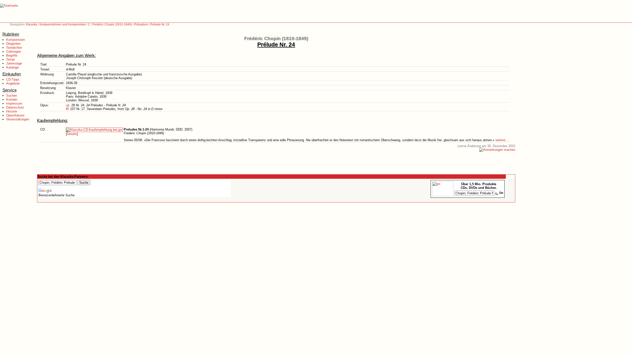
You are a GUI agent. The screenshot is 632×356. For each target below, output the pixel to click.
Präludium (141, 24)
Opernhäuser (15, 115)
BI (67, 109)
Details (72, 134)
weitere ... (502, 140)
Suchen (11, 95)
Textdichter (14, 47)
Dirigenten (13, 43)
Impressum (14, 103)
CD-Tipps (13, 79)
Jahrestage (14, 63)
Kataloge (12, 67)
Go (501, 193)
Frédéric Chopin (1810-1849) (112, 24)
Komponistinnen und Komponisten (63, 24)
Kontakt (11, 99)
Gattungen (13, 51)
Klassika (31, 24)
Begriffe (11, 55)
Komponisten (15, 40)
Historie (11, 111)
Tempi (10, 59)
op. (68, 105)
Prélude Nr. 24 (159, 24)
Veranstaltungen (17, 119)
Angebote (13, 83)
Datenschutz (15, 107)
